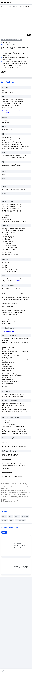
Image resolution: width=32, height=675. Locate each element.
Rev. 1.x (9, 44)
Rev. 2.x (15, 44)
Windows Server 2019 (8, 331)
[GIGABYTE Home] (6, 2)
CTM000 (18, 281)
